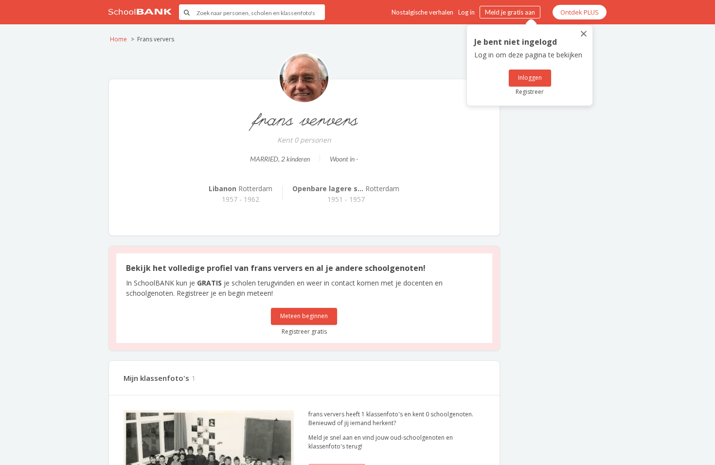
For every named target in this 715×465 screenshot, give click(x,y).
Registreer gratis (304, 331)
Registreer (530, 92)
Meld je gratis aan (510, 12)
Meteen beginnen (304, 316)
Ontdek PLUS (579, 12)
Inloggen (530, 77)
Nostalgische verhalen (422, 12)
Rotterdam (240, 188)
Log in (466, 12)
